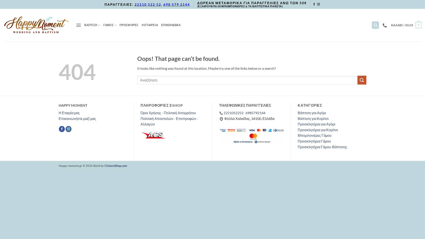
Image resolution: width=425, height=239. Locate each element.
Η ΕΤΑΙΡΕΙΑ (150, 25)
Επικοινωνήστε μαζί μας (77, 118)
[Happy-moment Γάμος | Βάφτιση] (36, 25)
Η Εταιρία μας (69, 113)
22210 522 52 (148, 4)
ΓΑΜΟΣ (108, 25)
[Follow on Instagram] (318, 4)
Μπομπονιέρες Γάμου (315, 135)
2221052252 (233, 113)
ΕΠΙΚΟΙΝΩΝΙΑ (171, 25)
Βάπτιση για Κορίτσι (313, 118)
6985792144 (255, 113)
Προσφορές (129, 25)
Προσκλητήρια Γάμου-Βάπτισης (322, 147)
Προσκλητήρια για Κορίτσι (318, 130)
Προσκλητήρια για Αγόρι (316, 124)
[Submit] (361, 80)
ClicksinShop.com (115, 166)
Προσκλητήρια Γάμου (314, 141)
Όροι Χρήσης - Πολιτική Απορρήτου (168, 113)
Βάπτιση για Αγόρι (312, 113)
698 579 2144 (176, 4)
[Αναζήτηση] (375, 25)
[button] (78, 25)
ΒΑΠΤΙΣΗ (90, 25)
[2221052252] (385, 25)
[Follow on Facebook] (314, 4)
